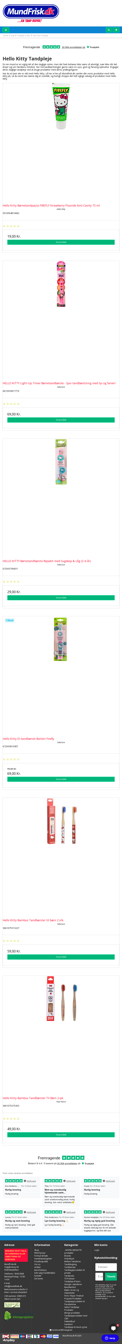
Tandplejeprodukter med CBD (75, 1317)
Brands (67, 1255)
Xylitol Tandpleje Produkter (71, 1308)
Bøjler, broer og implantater (71, 1291)
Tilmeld (111, 1276)
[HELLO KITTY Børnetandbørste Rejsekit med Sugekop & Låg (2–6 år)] (61, 497)
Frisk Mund (69, 1258)
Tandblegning (70, 1264)
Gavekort (68, 1324)
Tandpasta (69, 1275)
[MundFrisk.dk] (31, 13)
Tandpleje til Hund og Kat (75, 1327)
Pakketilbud (69, 1321)
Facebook (56, 1330)
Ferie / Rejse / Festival (73, 1295)
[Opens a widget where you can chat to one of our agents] (110, 1338)
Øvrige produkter (72, 1313)
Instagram (67, 1330)
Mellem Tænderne (72, 1261)
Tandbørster (70, 1267)
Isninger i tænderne (73, 1284)
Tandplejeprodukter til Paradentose (74, 1303)
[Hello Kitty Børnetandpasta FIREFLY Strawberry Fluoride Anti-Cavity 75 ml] (61, 141)
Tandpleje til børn (72, 1281)
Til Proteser (69, 1278)
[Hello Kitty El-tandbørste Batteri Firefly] (61, 674)
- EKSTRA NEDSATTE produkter (73, 1251)
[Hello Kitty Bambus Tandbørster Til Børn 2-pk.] (61, 1034)
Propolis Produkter (72, 1298)
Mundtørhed (70, 1287)
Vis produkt (61, 242)
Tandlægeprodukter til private (74, 1271)
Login (96, 1250)
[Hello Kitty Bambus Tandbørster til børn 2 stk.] (61, 856)
